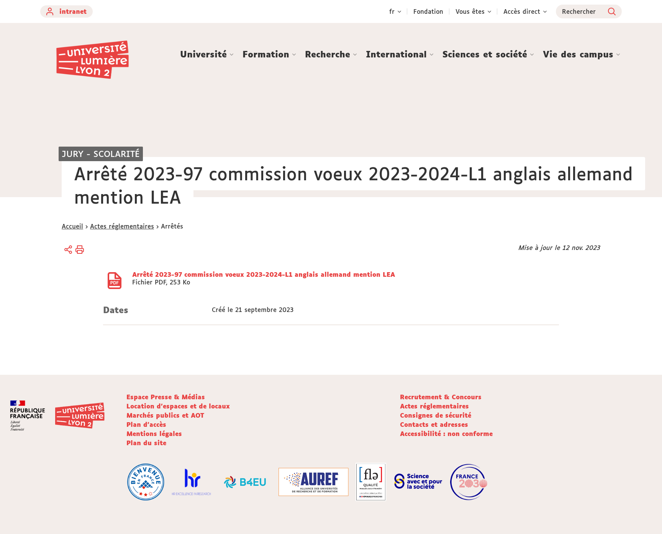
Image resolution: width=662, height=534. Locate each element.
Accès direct (521, 11)
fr (392, 11)
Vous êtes (470, 11)
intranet (73, 11)
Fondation (428, 11)
